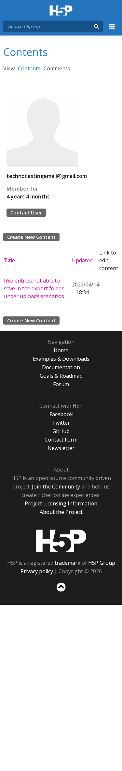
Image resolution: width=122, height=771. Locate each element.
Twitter (61, 422)
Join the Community (56, 486)
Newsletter (61, 448)
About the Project (61, 512)
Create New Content (31, 237)
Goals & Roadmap (61, 375)
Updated (82, 260)
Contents (29, 68)
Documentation (61, 367)
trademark (67, 562)
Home (61, 350)
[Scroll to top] (61, 591)
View (9, 68)
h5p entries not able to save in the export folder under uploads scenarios (34, 288)
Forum (61, 384)
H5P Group (101, 562)
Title (9, 260)
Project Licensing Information (61, 503)
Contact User (26, 212)
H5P (61, 540)
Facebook (61, 414)
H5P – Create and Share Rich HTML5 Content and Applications (61, 11)
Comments (57, 68)
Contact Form (61, 439)
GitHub (61, 431)
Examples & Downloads (61, 358)
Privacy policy (36, 571)
